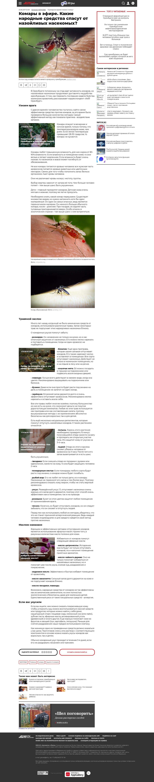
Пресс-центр (61, 736)
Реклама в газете (97, 738)
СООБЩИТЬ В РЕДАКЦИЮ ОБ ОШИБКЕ (94, 741)
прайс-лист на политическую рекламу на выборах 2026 (57, 741)
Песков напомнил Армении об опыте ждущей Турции (120, 134)
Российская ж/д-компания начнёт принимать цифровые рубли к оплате (120, 126)
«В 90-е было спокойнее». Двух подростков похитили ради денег (119, 80)
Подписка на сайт (109, 736)
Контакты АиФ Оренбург (63, 738)
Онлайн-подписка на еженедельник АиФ (84, 736)
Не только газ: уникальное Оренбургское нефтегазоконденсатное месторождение (116, 28)
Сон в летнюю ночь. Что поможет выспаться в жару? (79, 688)
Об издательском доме (45, 736)
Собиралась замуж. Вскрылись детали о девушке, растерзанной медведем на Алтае (119, 89)
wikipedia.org (40, 262)
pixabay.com (71, 79)
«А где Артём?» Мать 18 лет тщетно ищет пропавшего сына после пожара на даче (120, 97)
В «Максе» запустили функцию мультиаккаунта (117, 158)
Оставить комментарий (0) (77, 652)
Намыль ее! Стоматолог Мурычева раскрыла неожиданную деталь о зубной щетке (120, 73)
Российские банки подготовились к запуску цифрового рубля (119, 142)
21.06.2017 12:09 (24, 10)
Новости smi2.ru (27, 728)
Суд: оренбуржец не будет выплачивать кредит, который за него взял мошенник (116, 56)
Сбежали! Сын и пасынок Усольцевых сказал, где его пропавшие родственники (121, 105)
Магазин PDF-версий (43, 738)
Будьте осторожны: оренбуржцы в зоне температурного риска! (42, 680)
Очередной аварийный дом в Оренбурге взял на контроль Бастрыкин (116, 18)
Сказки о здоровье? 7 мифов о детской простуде (40, 688)
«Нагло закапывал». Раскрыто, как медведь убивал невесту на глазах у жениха (120, 113)
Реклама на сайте (81, 738)
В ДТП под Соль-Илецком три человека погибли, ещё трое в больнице (116, 37)
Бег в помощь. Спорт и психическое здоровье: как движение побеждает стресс (116, 47)
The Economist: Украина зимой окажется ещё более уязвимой (117, 150)
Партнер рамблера (56, 773)
